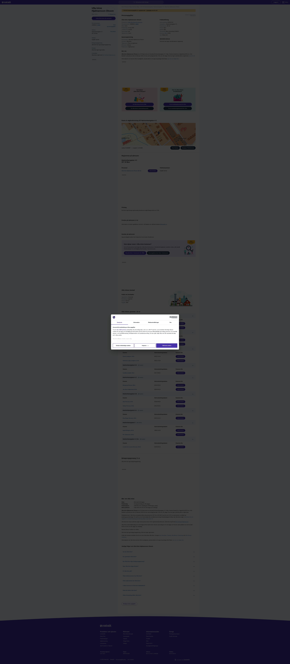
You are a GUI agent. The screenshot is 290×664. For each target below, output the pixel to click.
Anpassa (144, 345)
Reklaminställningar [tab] (153, 322)
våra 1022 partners (121, 329)
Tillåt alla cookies (166, 345)
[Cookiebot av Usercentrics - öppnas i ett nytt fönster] (170, 317)
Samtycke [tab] (119, 322)
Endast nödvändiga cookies (123, 345)
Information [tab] (136, 322)
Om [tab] (170, 322)
